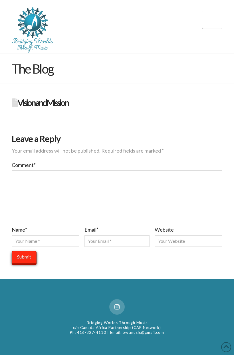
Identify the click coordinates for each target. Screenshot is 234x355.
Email (91, 229)
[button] (212, 20)
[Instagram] (117, 307)
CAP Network (147, 327)
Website (164, 229)
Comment (24, 165)
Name (19, 229)
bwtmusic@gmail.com (143, 332)
